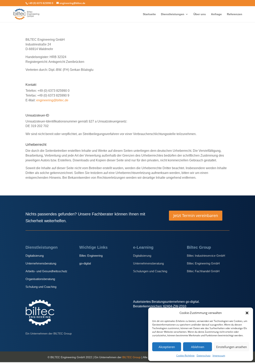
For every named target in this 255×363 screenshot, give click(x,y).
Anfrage (216, 14)
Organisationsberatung (40, 279)
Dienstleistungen (172, 14)
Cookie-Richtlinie (185, 355)
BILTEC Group (131, 357)
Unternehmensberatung (41, 263)
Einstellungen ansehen (231, 347)
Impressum (219, 355)
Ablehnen (197, 347)
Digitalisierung (35, 255)
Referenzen (234, 14)
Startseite (149, 14)
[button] (247, 313)
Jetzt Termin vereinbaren (195, 215)
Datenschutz (204, 355)
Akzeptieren (167, 347)
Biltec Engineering (91, 255)
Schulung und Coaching (41, 286)
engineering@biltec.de (52, 100)
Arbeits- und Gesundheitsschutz (46, 271)
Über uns (199, 14)
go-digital (85, 263)
